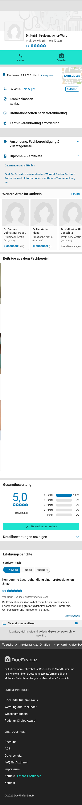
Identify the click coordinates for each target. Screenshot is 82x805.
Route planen (47, 75)
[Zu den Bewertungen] (38, 46)
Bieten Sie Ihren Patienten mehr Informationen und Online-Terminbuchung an (40, 178)
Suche (9, 644)
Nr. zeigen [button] (29, 89)
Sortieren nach (12, 562)
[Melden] (77, 623)
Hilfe (74, 193)
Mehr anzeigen (72, 615)
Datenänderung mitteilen (20, 165)
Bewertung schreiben (44, 526)
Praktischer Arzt (28, 644)
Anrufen (20, 60)
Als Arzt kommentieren (21, 623)
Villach (47, 644)
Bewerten (61, 60)
